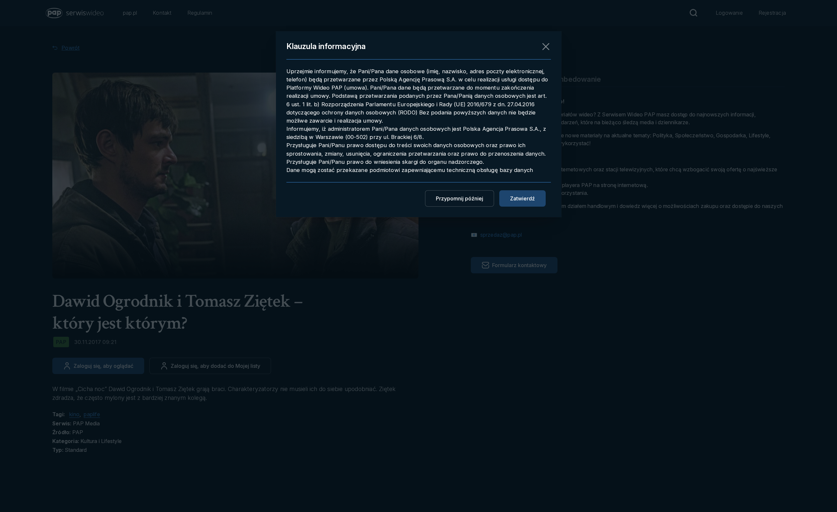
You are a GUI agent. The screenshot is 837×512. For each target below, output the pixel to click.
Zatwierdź (522, 198)
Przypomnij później (459, 198)
